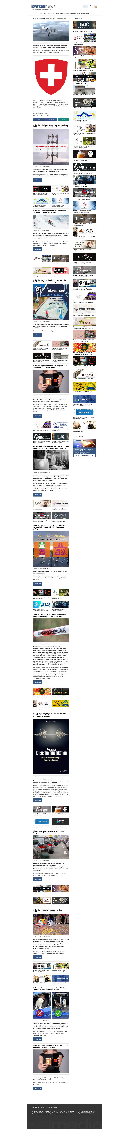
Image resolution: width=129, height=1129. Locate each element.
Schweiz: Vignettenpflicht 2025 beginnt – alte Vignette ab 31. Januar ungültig (50, 366)
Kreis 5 (57, 13)
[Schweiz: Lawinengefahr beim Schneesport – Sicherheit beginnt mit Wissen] (51, 222)
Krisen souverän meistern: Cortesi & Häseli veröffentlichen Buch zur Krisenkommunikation (49, 715)
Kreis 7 (66, 13)
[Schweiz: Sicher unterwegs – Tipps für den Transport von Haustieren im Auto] (51, 1005)
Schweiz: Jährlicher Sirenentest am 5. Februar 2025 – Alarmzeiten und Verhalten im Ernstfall (50, 126)
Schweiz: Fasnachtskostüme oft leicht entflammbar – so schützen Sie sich (47, 911)
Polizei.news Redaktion (45, 42)
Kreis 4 (53, 13)
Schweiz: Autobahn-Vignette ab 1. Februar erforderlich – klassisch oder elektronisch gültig (49, 527)
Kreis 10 (78, 13)
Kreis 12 (87, 13)
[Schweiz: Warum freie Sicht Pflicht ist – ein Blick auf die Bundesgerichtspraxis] (51, 302)
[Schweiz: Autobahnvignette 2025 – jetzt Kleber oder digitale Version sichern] (51, 1061)
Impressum (36, 1107)
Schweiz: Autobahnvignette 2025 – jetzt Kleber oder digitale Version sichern (50, 1046)
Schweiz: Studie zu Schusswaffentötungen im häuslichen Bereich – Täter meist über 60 (50, 615)
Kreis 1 (41, 13)
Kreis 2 (45, 13)
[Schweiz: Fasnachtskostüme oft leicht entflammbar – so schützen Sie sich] (51, 924)
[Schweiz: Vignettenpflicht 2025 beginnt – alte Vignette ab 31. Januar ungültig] (51, 381)
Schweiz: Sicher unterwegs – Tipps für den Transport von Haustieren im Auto (49, 988)
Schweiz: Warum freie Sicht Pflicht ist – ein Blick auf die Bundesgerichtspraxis (49, 281)
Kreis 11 (83, 13)
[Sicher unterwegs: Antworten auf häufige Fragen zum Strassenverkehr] (51, 847)
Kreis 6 (62, 13)
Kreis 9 (74, 13)
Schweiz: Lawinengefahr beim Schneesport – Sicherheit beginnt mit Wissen (50, 211)
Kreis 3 (49, 13)
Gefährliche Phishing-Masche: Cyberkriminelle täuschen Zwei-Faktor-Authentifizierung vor (51, 447)
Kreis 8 (70, 13)
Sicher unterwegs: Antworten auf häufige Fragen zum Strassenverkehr (48, 832)
